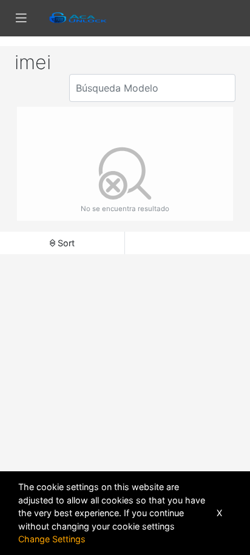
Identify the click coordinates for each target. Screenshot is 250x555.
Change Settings (52, 539)
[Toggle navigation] (21, 18)
